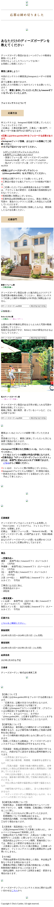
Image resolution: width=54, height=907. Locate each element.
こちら (6, 463)
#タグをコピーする (38, 306)
